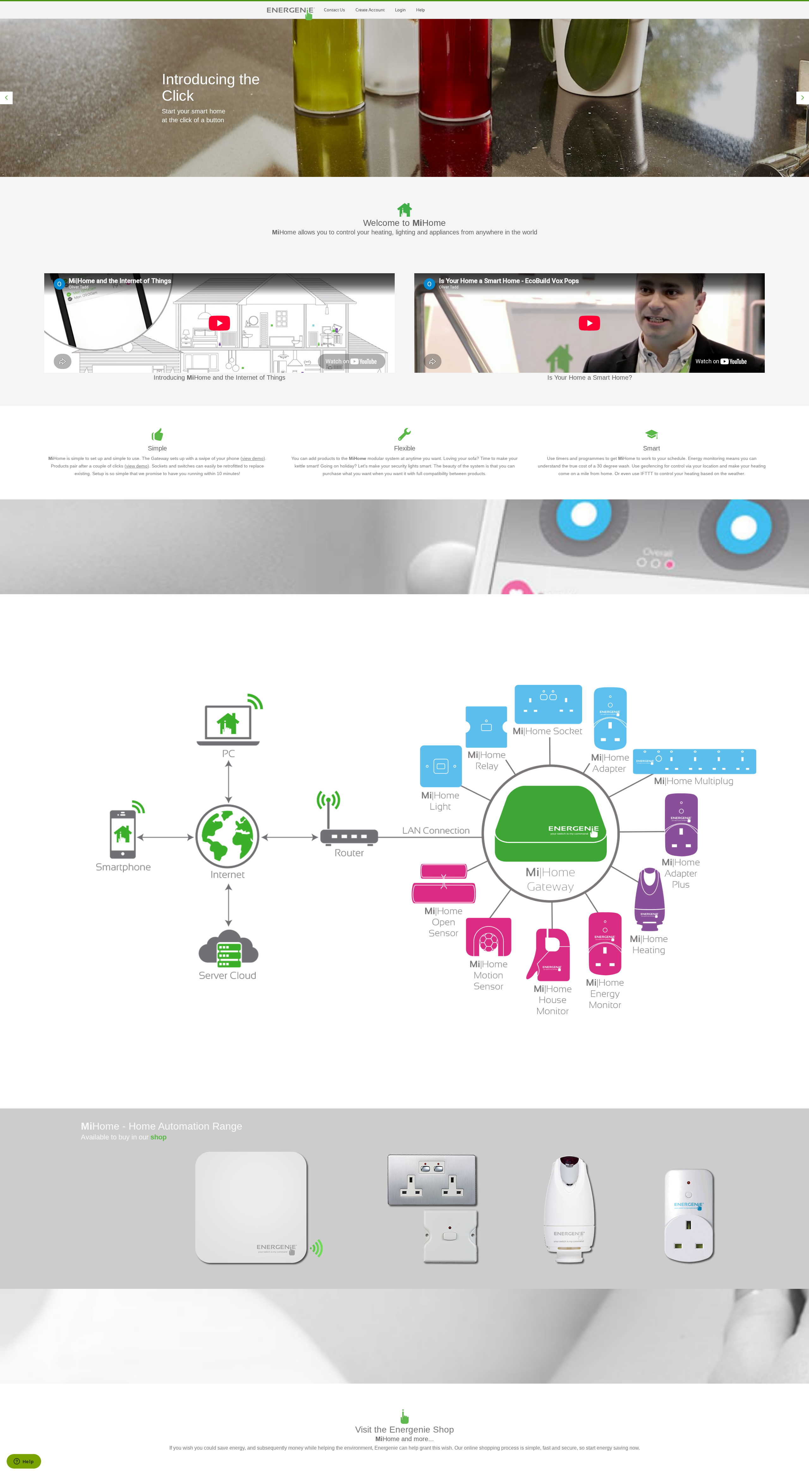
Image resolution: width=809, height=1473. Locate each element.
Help (420, 10)
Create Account (370, 10)
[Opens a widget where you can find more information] (23, 1462)
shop (158, 1137)
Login (400, 10)
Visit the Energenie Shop (404, 1429)
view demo (253, 458)
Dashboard (291, 14)
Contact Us (334, 10)
